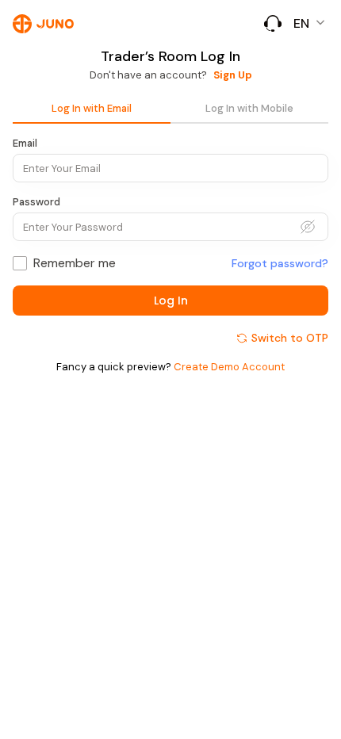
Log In (171, 300)
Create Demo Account (229, 366)
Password (36, 202)
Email (25, 143)
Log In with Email (92, 108)
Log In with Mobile (249, 108)
